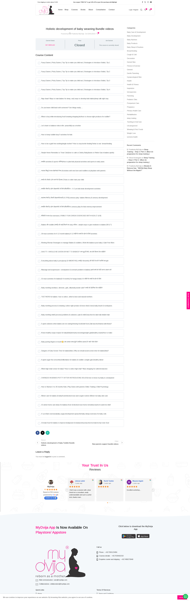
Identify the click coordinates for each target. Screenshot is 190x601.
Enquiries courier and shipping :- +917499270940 (116, 559)
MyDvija (50, 487)
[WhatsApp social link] (48, 433)
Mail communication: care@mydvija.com (53, 580)
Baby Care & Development (136, 32)
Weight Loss (131, 133)
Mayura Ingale (138, 481)
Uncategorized (132, 126)
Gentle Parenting (133, 73)
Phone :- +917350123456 (108, 552)
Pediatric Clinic (132, 99)
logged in (48, 457)
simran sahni (80, 481)
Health (129, 81)
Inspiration (130, 88)
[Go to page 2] (110, 502)
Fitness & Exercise (133, 66)
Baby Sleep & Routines (135, 47)
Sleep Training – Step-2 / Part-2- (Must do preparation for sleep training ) (140, 152)
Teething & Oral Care (134, 122)
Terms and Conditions (106, 593)
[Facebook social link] (142, 2)
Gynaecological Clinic (134, 77)
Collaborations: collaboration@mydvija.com (54, 584)
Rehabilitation (132, 114)
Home (40, 593)
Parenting (130, 96)
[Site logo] (47, 10)
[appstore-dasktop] (143, 536)
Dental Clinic (131, 62)
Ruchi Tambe (109, 481)
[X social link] (145, 2)
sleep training (131, 118)
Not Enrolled (50, 45)
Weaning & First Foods (135, 129)
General (129, 69)
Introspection (131, 92)
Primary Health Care (134, 111)
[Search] (141, 10)
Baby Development (134, 36)
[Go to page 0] (107, 502)
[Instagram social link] (148, 2)
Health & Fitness (133, 84)
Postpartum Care (133, 103)
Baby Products (132, 43)
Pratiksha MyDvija (77, 34)
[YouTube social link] (150, 2)
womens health (132, 137)
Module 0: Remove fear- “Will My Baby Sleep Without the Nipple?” (139, 168)
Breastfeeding (132, 51)
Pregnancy (130, 107)
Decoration (131, 58)
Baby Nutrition (132, 40)
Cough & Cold (132, 54)
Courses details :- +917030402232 (111, 556)
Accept (182, 597)
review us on (49, 498)
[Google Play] (129, 536)
